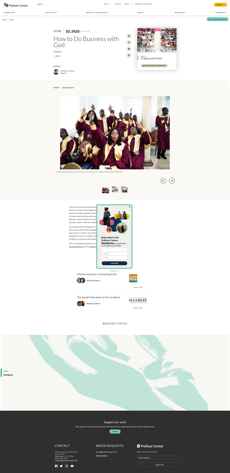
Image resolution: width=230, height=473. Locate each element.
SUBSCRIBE (114, 263)
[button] (114, 240)
